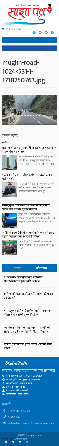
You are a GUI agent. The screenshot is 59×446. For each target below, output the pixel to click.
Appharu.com (20, 439)
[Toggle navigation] (6, 40)
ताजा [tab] (17, 268)
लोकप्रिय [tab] (41, 268)
